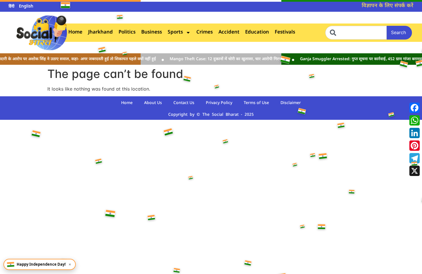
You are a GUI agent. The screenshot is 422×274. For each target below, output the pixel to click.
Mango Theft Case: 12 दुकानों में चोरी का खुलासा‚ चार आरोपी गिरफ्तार (224, 59)
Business (151, 32)
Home (75, 32)
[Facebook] (414, 107)
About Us (153, 103)
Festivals (285, 32)
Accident (228, 32)
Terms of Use (256, 103)
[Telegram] (414, 158)
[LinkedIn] (414, 133)
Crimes (204, 32)
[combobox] (356, 33)
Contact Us (183, 103)
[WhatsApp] (414, 120)
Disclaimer (290, 103)
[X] (414, 171)
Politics (127, 32)
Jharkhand (100, 32)
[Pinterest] (414, 145)
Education (257, 32)
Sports (175, 32)
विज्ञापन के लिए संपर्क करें (387, 6)
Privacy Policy (219, 103)
